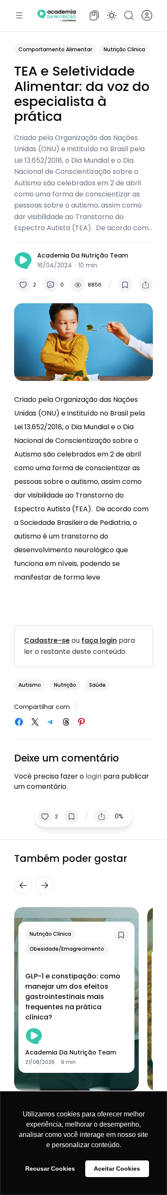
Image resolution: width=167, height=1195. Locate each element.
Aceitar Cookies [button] (117, 1168)
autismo (29, 684)
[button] (112, 15)
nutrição (65, 684)
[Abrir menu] (19, 15)
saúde (97, 684)
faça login (99, 640)
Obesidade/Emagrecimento (67, 948)
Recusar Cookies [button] (50, 1168)
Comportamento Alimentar (55, 49)
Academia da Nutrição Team (82, 255)
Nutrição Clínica (124, 49)
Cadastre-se (47, 640)
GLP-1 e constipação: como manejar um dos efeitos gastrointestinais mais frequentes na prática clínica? (72, 996)
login (93, 776)
